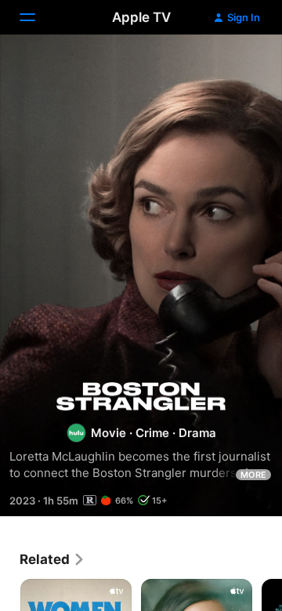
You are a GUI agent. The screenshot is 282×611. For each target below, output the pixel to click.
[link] (52, 559)
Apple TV (141, 17)
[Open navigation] (37, 17)
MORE (253, 474)
